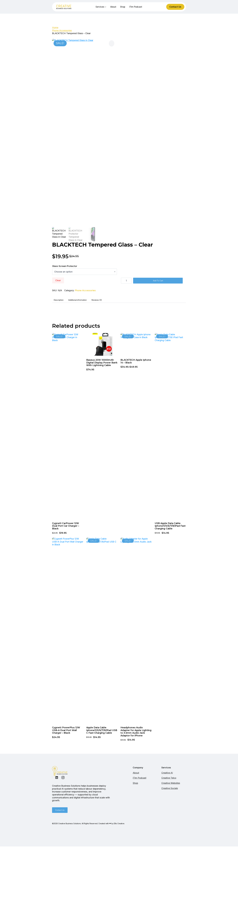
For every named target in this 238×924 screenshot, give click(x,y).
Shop (122, 7)
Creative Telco (168, 778)
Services (100, 7)
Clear (58, 280)
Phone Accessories (62, 30)
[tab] (58, 300)
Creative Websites (170, 783)
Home (55, 27)
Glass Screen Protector (64, 266)
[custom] (56, 777)
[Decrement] (123, 280)
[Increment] (129, 280)
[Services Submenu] (105, 7)
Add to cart (158, 280)
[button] (111, 43)
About (113, 7)
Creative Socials (169, 788)
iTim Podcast (135, 7)
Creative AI (167, 772)
